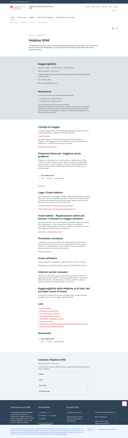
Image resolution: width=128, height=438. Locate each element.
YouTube (53, 415)
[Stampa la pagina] (113, 28)
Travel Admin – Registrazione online (49, 232)
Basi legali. (64, 434)
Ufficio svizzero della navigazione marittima (102, 422)
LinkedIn (43, 419)
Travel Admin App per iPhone (49, 313)
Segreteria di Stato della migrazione (51, 326)
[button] (12, 17)
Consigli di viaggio (44, 136)
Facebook (44, 412)
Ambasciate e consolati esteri (47, 147)
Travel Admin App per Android (49, 316)
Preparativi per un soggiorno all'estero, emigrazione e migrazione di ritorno (62, 265)
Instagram (44, 415)
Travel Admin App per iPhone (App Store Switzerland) (55, 206)
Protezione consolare (44, 251)
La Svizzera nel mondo (74, 412)
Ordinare (41, 186)
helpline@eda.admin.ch (49, 83)
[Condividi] (117, 28)
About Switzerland (101, 417)
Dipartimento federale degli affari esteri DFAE (41, 7)
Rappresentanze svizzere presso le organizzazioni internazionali (74, 419)
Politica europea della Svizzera (104, 412)
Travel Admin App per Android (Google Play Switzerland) (56, 209)
